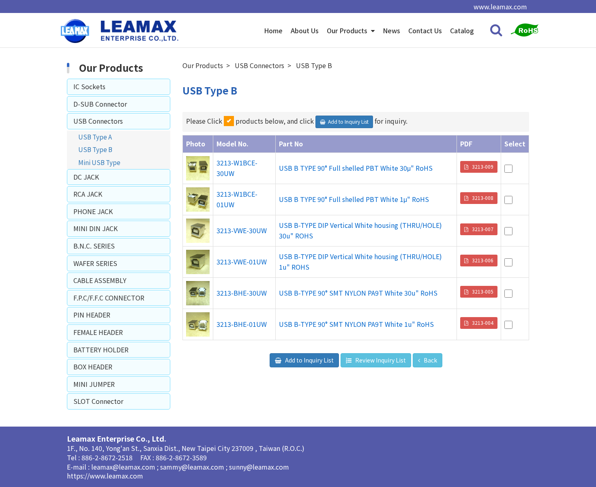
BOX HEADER (92, 366)
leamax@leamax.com (124, 467)
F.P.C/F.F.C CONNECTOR (108, 297)
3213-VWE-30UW (242, 230)
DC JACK (86, 177)
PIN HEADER (91, 315)
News (391, 30)
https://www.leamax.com (105, 476)
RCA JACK (87, 194)
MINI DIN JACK (95, 228)
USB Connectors (98, 121)
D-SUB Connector (100, 104)
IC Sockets (89, 86)
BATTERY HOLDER (101, 349)
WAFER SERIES (95, 263)
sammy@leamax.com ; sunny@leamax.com (224, 467)
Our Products (348, 30)
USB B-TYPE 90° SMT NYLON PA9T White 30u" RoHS (358, 293)
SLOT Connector (98, 401)
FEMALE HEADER (98, 332)
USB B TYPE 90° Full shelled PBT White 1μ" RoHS (354, 199)
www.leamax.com (500, 6)
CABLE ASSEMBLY (99, 280)
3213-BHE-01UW (242, 324)
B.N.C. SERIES (94, 246)
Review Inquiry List (380, 360)
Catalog (462, 30)
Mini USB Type (99, 162)
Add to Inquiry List (309, 360)
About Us (305, 30)
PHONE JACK (93, 211)
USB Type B (95, 149)
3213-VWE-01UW (242, 261)
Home (273, 30)
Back (429, 360)
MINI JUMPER (94, 384)
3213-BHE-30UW (242, 293)
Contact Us (425, 30)
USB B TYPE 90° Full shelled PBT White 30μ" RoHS (356, 168)
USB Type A (95, 136)
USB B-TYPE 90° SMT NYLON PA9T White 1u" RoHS (356, 324)
